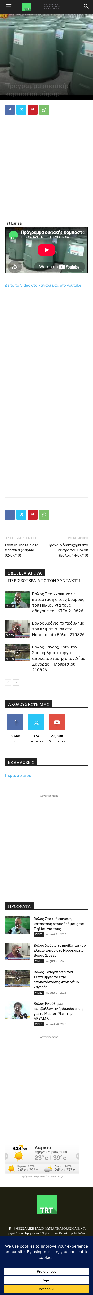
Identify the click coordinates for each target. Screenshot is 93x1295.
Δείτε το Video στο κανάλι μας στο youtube (43, 285)
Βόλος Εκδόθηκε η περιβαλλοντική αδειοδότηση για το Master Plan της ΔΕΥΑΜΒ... (58, 1011)
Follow (36, 716)
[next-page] (16, 682)
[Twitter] (21, 110)
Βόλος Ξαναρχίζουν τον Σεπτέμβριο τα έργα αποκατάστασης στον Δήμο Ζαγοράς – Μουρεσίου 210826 (58, 658)
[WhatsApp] (44, 110)
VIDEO (10, 606)
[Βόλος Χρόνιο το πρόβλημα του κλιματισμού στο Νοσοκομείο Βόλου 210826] (17, 629)
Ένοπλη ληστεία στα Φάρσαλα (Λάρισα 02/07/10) (21, 550)
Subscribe (56, 716)
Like (15, 716)
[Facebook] (10, 110)
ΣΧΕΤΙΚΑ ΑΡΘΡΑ (25, 573)
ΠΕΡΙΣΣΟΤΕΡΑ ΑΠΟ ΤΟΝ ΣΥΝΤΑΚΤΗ (44, 580)
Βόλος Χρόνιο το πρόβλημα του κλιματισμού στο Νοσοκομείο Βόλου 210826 (58, 629)
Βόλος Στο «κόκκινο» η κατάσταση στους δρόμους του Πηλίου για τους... (59, 923)
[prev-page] (8, 682)
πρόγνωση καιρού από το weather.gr (42, 1176)
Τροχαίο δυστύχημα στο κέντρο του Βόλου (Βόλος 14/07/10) (68, 550)
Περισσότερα (18, 775)
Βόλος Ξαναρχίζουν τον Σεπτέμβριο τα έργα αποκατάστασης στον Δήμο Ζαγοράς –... (56, 979)
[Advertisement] (46, 168)
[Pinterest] (33, 110)
